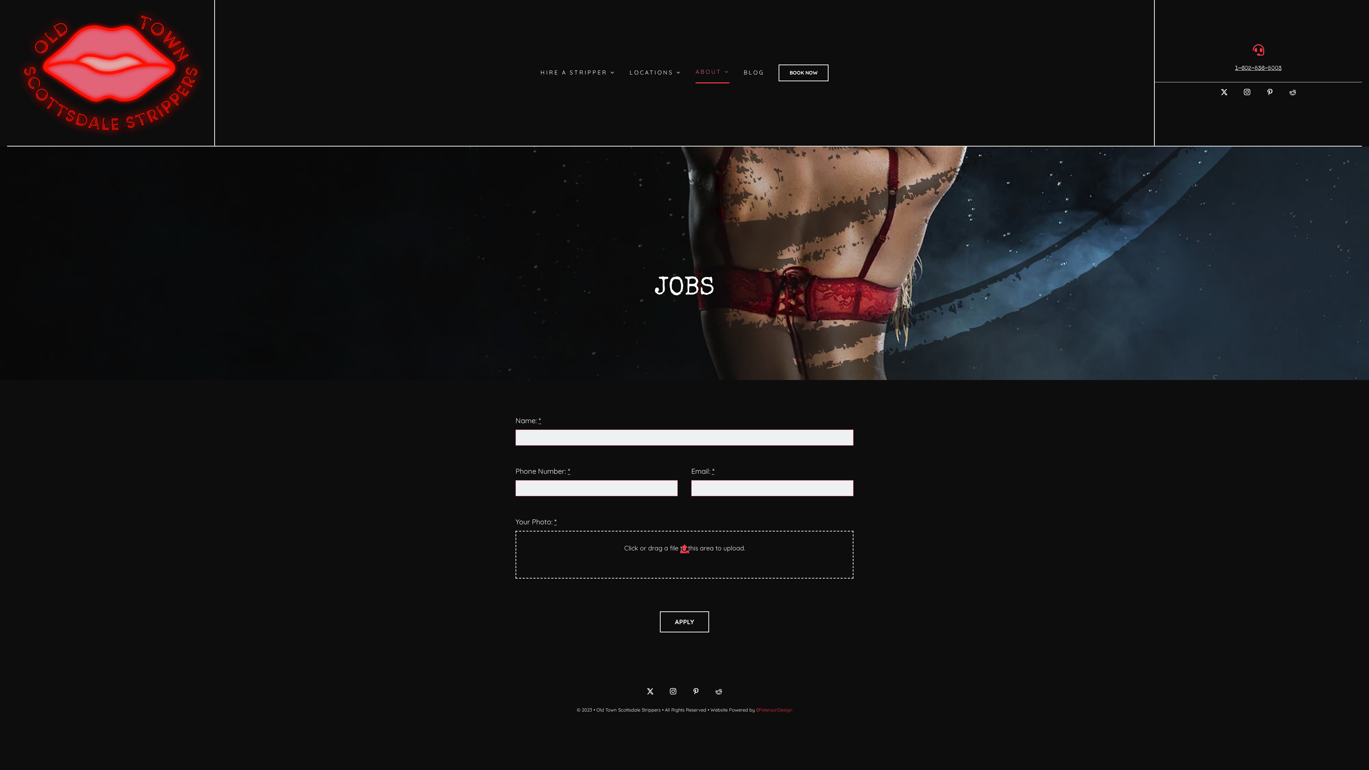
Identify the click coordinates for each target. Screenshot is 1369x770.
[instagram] (1247, 92)
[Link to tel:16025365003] (1258, 50)
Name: (528, 420)
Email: (702, 471)
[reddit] (1292, 92)
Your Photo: (536, 521)
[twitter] (1224, 92)
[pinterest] (1270, 92)
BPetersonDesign (774, 710)
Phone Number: (543, 471)
